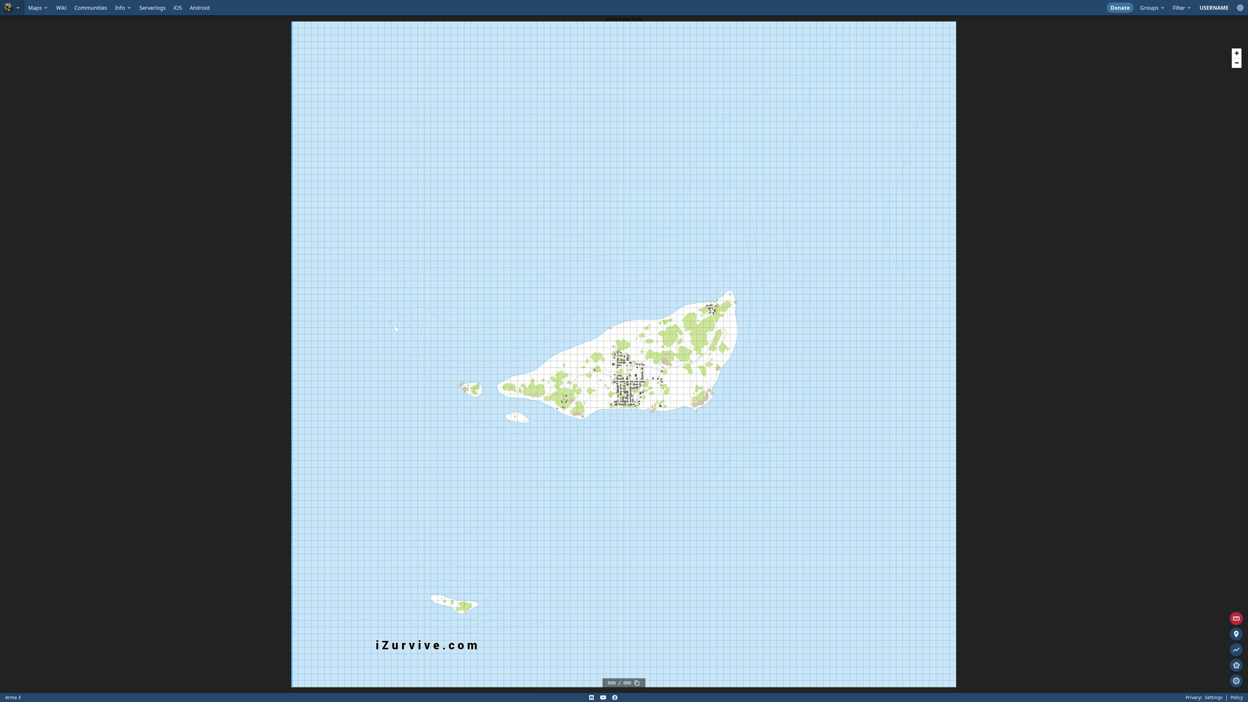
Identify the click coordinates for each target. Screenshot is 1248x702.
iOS (178, 7)
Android (200, 7)
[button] (1237, 53)
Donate (1120, 7)
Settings (1214, 697)
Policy (1236, 697)
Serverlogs (152, 7)
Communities (90, 7)
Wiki (61, 7)
